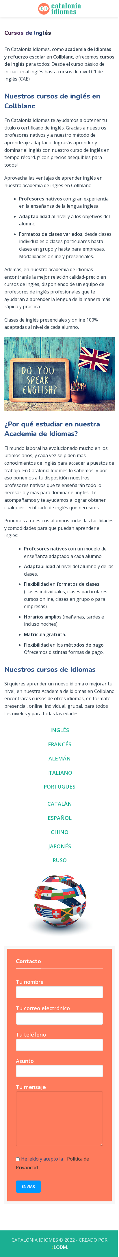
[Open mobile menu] (112, 8)
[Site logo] (59, 8)
